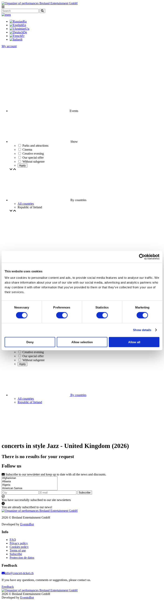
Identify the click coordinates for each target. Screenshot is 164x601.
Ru (25, 21)
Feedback (8, 586)
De (25, 32)
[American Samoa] (29, 488)
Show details (142, 330)
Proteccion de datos (22, 557)
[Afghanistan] (29, 478)
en (9, 14)
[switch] (62, 315)
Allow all (134, 342)
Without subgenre (33, 360)
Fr (23, 36)
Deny (30, 342)
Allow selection (82, 342)
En (24, 25)
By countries (78, 395)
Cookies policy (19, 547)
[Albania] (29, 481)
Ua (27, 28)
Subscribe (84, 492)
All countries (26, 203)
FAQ (13, 539)
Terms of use (18, 550)
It (21, 39)
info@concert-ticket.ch (19, 573)
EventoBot (27, 524)
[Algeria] (29, 485)
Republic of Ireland (30, 402)
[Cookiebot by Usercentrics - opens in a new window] (141, 257)
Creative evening (33, 352)
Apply (22, 165)
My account (9, 46)
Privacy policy (19, 543)
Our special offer (33, 356)
